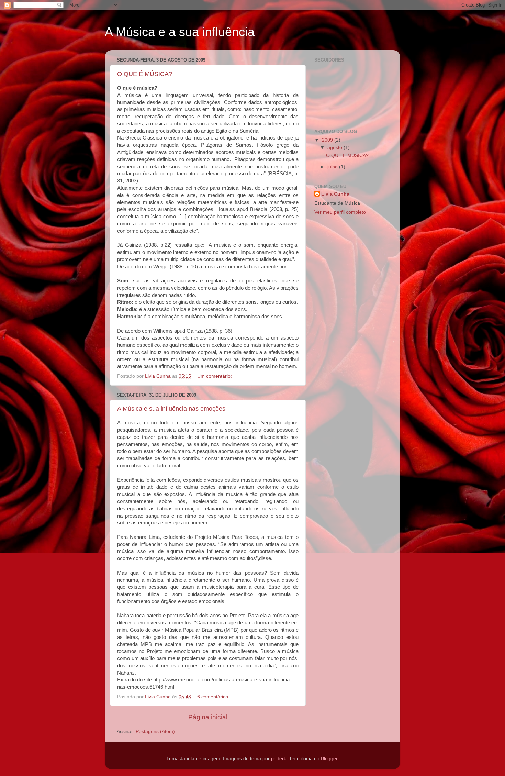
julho (333, 166)
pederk (278, 758)
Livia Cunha (335, 194)
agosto (335, 147)
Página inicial (207, 717)
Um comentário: (215, 376)
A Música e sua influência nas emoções (171, 408)
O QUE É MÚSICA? (144, 73)
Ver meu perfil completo (340, 212)
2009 (328, 140)
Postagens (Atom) (155, 731)
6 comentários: (214, 696)
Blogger (329, 758)
